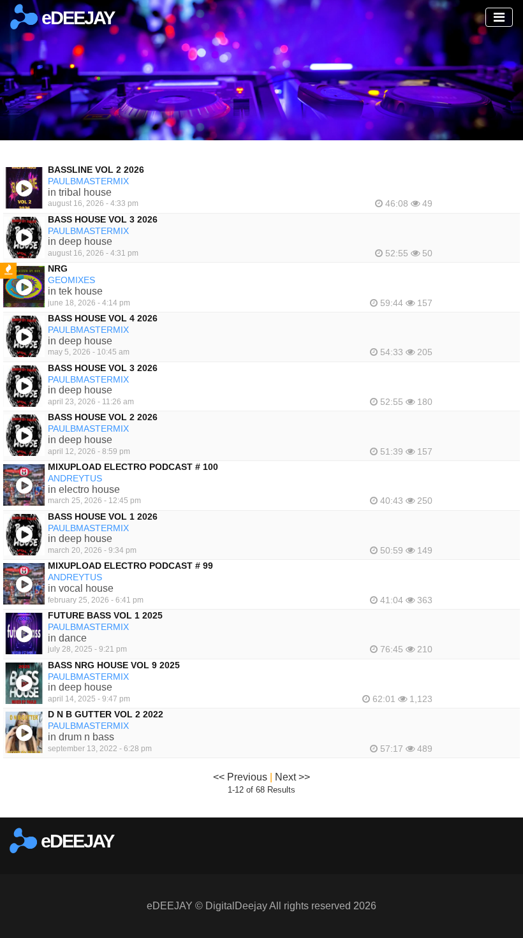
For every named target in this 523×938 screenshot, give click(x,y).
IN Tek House (75, 291)
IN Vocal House (81, 588)
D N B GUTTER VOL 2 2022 (105, 714)
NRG (58, 268)
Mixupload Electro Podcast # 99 (130, 566)
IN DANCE (67, 638)
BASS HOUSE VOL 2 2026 (103, 417)
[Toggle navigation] (499, 17)
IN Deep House (80, 241)
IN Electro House (84, 489)
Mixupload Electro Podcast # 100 (133, 467)
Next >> (292, 777)
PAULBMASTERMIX (88, 181)
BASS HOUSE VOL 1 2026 (103, 516)
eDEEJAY (76, 18)
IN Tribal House (80, 192)
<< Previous (240, 777)
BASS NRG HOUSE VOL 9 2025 (114, 665)
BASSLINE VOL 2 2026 (96, 170)
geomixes (71, 280)
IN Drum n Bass (81, 736)
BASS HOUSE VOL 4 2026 (103, 318)
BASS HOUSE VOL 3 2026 (103, 219)
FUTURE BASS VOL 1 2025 (105, 615)
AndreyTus (75, 478)
